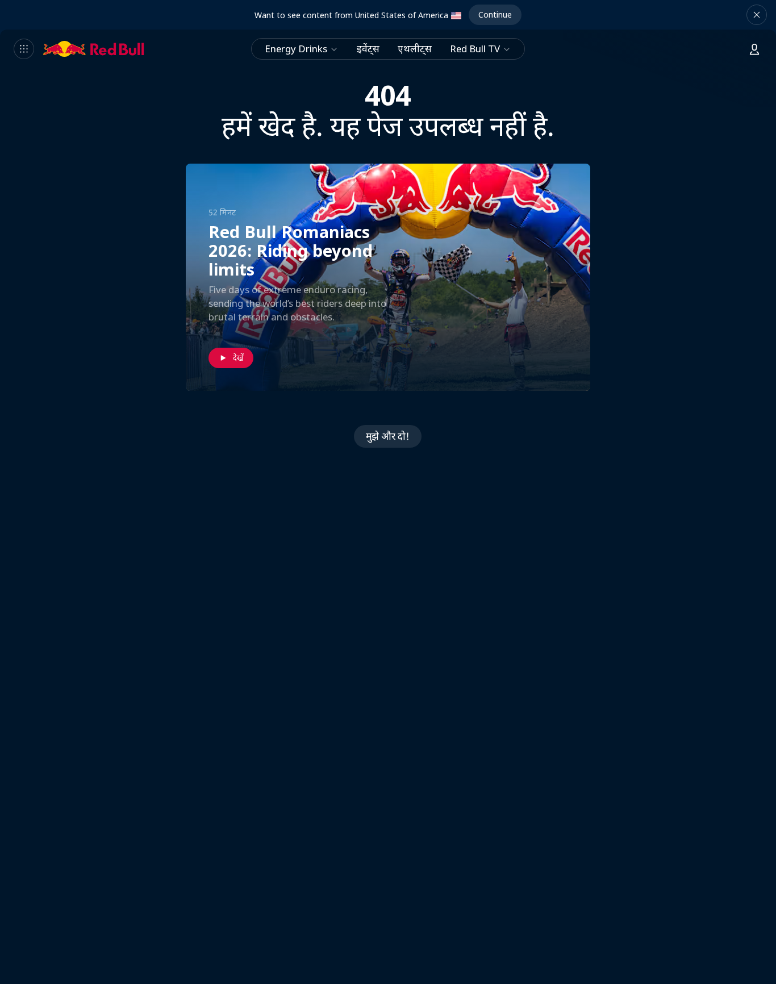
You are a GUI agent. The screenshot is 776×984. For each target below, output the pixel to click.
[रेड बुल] (93, 49)
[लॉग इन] (754, 49)
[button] (756, 15)
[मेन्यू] (24, 49)
